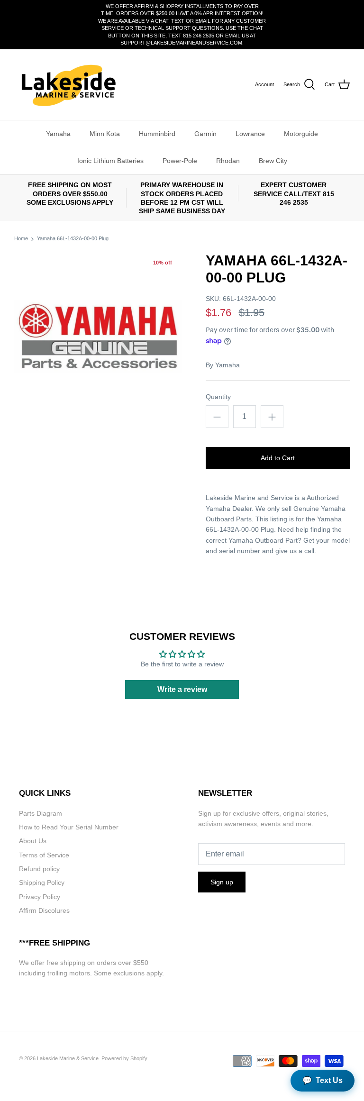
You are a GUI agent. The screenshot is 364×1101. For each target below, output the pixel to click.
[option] (98, 336)
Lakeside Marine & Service (68, 1058)
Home (21, 239)
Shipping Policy (41, 882)
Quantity (218, 396)
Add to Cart (278, 458)
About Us (32, 841)
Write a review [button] (182, 689)
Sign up (221, 882)
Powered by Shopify (124, 1058)
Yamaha (58, 133)
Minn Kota (105, 133)
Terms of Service (44, 855)
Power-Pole (180, 160)
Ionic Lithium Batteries (110, 160)
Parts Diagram (40, 813)
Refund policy (39, 869)
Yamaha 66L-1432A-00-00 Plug (73, 239)
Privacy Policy (39, 897)
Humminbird (157, 133)
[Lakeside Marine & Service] (67, 84)
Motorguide (301, 133)
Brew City (273, 160)
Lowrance (250, 133)
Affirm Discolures (44, 910)
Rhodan (228, 160)
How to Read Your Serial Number (68, 827)
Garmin (205, 133)
